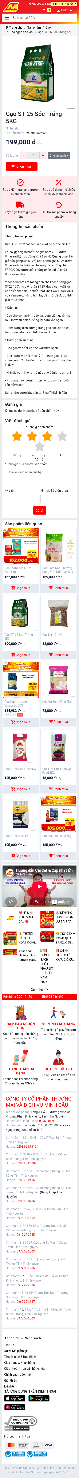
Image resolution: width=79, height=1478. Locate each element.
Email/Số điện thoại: (54, 490)
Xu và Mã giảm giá (16, 1351)
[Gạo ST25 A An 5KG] (21, 814)
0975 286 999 (54, 996)
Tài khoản (67, 10)
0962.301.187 (26, 1301)
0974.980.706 (26, 1268)
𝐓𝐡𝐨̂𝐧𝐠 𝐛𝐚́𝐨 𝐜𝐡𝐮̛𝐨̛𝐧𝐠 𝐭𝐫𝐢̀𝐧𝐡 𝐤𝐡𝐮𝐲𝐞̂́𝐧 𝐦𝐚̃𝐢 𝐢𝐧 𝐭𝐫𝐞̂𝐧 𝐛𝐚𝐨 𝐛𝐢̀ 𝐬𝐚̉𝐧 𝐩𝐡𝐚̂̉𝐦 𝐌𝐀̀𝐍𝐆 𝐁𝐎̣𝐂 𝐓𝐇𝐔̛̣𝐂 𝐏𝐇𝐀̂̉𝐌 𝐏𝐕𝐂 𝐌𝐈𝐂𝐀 (28, 955)
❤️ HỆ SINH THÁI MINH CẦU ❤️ (26, 917)
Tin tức (9, 1345)
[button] (7, 18)
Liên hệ (9, 1386)
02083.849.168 (26, 1180)
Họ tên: (10, 490)
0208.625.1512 (26, 1146)
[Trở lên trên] (73, 1471)
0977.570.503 (26, 1251)
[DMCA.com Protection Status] (17, 1428)
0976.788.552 (26, 1218)
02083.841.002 (26, 1163)
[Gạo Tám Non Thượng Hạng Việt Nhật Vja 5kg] (58, 546)
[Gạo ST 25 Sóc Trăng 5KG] (21, 613)
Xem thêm (38, 989)
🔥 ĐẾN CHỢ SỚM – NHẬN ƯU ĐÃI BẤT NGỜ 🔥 (64, 917)
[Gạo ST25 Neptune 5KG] (21, 747)
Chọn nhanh (58, 155)
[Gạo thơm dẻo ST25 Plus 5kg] (21, 546)
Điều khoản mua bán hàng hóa (24, 1368)
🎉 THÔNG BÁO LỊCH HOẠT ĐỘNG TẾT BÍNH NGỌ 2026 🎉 (28, 938)
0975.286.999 (48, 1121)
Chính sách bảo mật (17, 1374)
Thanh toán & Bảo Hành (20, 1356)
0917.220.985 (26, 1234)
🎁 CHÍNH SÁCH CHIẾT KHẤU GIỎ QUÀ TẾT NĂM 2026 (65, 955)
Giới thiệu (10, 1380)
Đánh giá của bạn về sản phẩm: (26, 464)
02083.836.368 (26, 1201)
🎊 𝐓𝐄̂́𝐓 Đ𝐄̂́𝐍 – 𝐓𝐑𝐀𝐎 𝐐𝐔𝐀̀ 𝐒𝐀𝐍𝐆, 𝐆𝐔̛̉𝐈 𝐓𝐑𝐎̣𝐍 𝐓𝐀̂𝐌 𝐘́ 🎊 (65, 938)
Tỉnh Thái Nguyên (63, 3)
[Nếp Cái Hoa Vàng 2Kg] (58, 680)
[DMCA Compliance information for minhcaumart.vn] (20, 1420)
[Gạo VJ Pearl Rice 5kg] (58, 814)
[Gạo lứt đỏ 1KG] (58, 613)
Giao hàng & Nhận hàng (19, 1362)
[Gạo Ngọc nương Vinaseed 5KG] (21, 680)
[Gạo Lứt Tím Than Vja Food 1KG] (58, 747)
